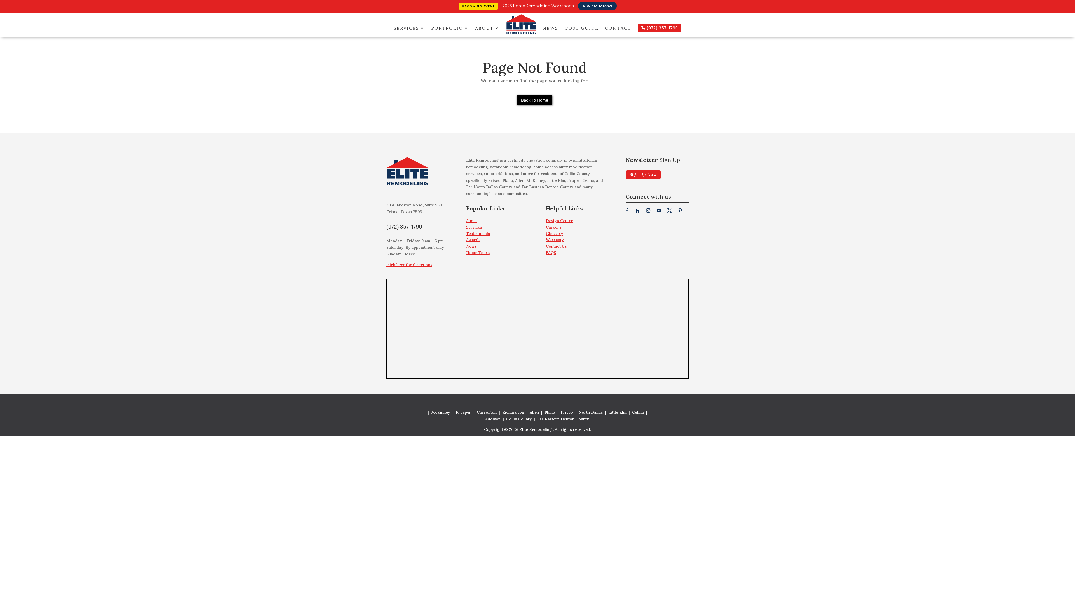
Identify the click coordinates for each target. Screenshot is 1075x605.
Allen (534, 412)
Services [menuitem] (406, 28)
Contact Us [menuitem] (556, 246)
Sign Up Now (643, 174)
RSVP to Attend (597, 6)
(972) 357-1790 (661, 28)
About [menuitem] (484, 28)
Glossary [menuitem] (554, 233)
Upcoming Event (478, 6)
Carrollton (487, 412)
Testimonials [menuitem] (478, 233)
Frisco (567, 412)
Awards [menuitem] (473, 239)
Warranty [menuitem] (555, 239)
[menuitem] (497, 210)
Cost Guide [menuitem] (582, 28)
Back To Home (534, 100)
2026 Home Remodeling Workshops (538, 6)
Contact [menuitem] (618, 28)
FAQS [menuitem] (551, 252)
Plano (549, 412)
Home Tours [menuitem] (478, 252)
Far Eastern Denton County (563, 419)
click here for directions (409, 264)
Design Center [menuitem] (559, 220)
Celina (638, 412)
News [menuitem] (550, 28)
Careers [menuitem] (553, 227)
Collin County (519, 419)
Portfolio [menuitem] (447, 28)
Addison (493, 419)
